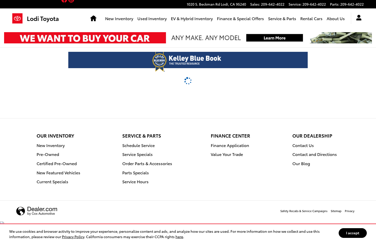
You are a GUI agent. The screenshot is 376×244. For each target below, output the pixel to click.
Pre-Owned (48, 154)
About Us (336, 18)
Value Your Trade (227, 154)
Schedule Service (138, 145)
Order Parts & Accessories (147, 163)
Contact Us (303, 145)
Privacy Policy (73, 236)
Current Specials (52, 181)
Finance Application (230, 145)
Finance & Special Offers (240, 18)
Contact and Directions (314, 154)
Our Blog (301, 163)
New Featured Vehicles (58, 172)
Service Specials (137, 154)
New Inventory (119, 18)
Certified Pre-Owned (57, 163)
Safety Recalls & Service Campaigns (303, 211)
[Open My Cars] (357, 18)
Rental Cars (311, 18)
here (179, 236)
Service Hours (135, 181)
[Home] (19, 18)
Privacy (350, 211)
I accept (352, 232)
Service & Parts (282, 18)
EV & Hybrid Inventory (192, 18)
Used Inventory (152, 18)
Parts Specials (135, 172)
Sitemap (336, 211)
